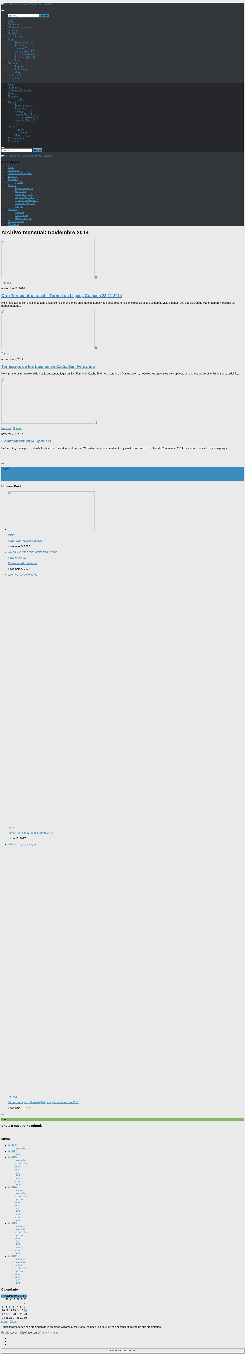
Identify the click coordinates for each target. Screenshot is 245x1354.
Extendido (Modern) (26, 54)
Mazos (12, 39)
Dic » (13, 1321)
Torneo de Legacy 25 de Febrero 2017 (30, 832)
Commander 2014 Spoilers (26, 441)
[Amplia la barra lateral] (2, 463)
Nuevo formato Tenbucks (22, 563)
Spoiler (19, 36)
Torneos (13, 63)
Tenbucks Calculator (20, 27)
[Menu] (2, 10)
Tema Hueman (49, 1332)
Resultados (21, 69)
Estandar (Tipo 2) (25, 57)
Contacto (13, 78)
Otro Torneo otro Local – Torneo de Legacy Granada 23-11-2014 (61, 295)
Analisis (13, 30)
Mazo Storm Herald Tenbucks (25, 540)
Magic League (23, 72)
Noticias (13, 33)
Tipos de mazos (24, 42)
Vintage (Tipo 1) (24, 48)
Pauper (19, 60)
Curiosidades (16, 75)
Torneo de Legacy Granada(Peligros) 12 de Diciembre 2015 (43, 1102)
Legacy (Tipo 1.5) (25, 51)
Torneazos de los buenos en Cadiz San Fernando (48, 366)
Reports (19, 66)
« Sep (4, 1321)
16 (25, 1310)
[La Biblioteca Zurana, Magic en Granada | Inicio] (26, 4)
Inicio (11, 21)
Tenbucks (13, 24)
